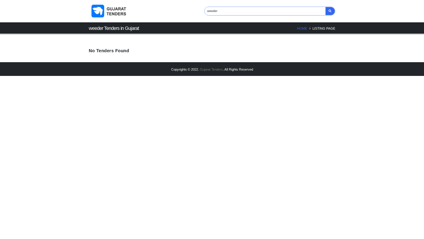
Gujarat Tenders (211, 69)
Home (302, 28)
